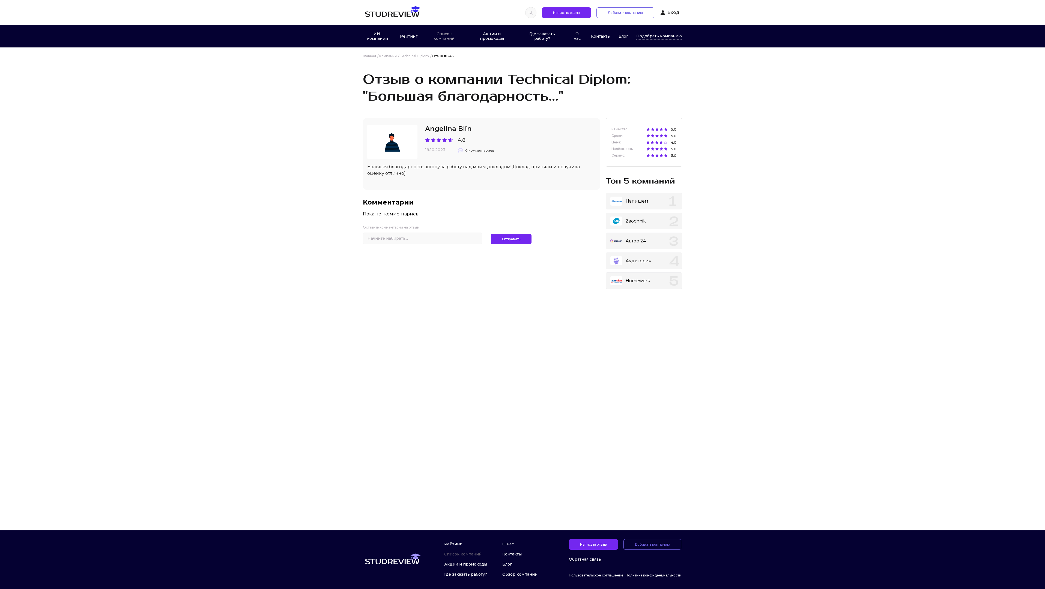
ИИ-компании (377, 36)
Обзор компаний (520, 574)
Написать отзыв (566, 13)
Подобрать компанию (659, 36)
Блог (623, 36)
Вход (673, 12)
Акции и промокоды (492, 36)
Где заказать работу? (542, 36)
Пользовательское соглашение (596, 575)
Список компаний (444, 36)
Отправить (511, 239)
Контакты (600, 36)
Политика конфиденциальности (653, 575)
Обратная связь (585, 559)
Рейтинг (408, 36)
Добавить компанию (625, 13)
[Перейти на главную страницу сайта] (392, 12)
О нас (577, 36)
